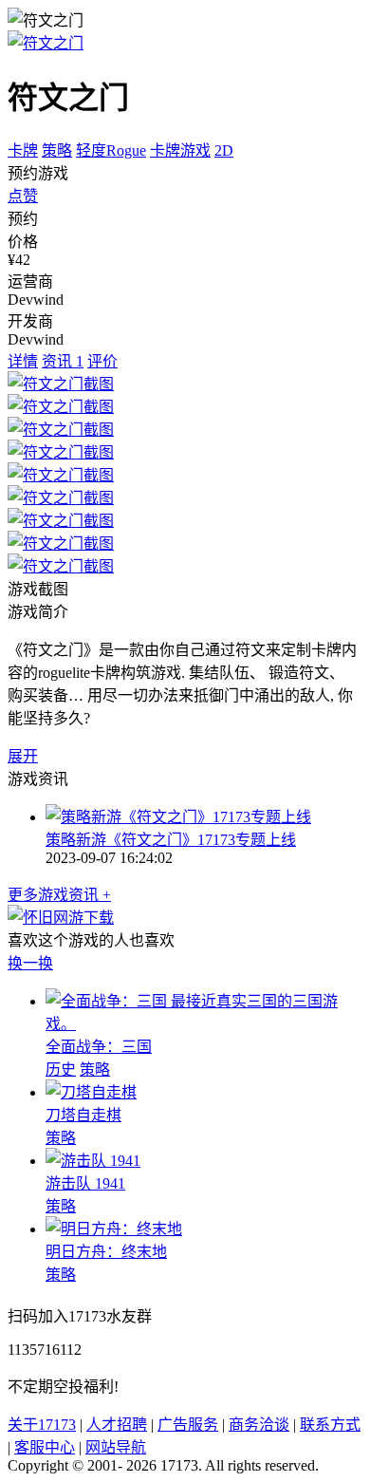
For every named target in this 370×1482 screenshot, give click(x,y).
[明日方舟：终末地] (114, 1229)
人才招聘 (116, 1424)
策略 (57, 150)
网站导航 (115, 1447)
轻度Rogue (111, 150)
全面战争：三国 (99, 1047)
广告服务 (187, 1424)
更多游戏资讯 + (59, 895)
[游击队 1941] (93, 1161)
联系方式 (330, 1424)
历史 (61, 1069)
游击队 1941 (85, 1183)
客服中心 (44, 1447)
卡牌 (23, 150)
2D (223, 150)
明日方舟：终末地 (106, 1252)
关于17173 (42, 1424)
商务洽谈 (259, 1424)
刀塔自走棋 (83, 1115)
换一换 (30, 963)
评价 (102, 361)
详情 (23, 361)
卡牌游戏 (180, 150)
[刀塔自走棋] (91, 1092)
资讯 (62, 361)
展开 (23, 756)
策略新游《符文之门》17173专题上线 (171, 840)
